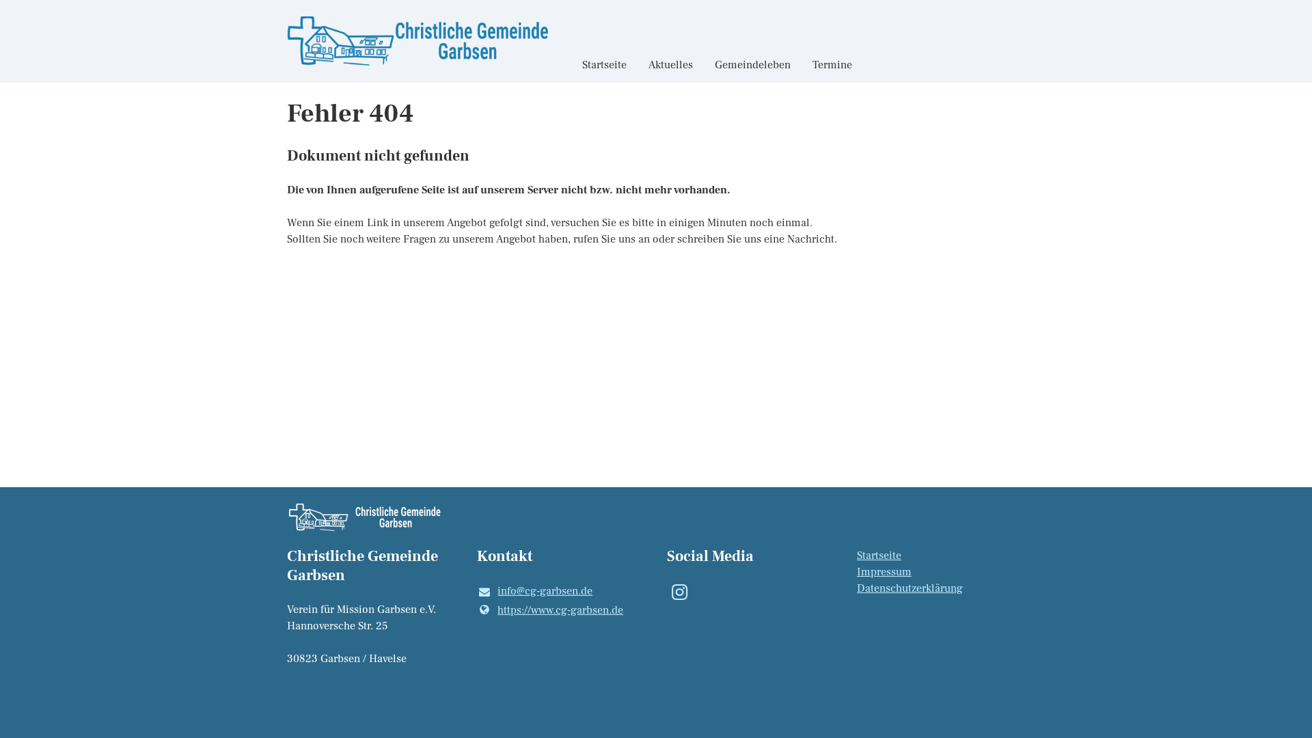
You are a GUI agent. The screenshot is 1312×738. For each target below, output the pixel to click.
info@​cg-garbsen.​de (544, 591)
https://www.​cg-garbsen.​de (560, 610)
